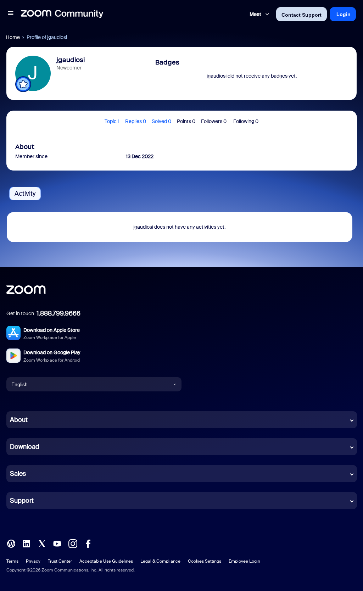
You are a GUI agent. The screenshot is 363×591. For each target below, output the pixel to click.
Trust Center (60, 561)
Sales (18, 473)
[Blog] (11, 543)
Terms (12, 561)
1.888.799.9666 (58, 313)
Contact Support (301, 15)
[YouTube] (57, 543)
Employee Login (244, 561)
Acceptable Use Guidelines (106, 561)
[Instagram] (72, 543)
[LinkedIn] (26, 543)
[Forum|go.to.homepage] (62, 14)
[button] (10, 14)
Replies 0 (135, 121)
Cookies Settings (204, 561)
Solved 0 (161, 121)
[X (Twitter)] (41, 543)
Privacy (33, 561)
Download (24, 446)
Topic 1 (112, 121)
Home (13, 37)
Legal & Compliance (160, 561)
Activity (25, 193)
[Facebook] (88, 543)
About (19, 420)
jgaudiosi (70, 60)
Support (22, 500)
